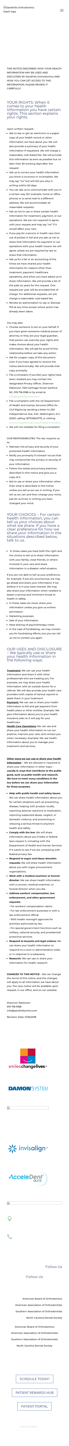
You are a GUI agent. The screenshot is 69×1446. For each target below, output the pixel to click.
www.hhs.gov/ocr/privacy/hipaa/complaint (34, 422)
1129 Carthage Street (27, 1222)
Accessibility (43, 1430)
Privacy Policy (26, 1430)
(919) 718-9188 (23, 1235)
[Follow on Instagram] (38, 1288)
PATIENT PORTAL (34, 1406)
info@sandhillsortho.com (24, 396)
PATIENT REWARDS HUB (35, 1392)
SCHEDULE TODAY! (35, 1379)
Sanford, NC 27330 (26, 1226)
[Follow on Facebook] (31, 1288)
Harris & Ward (28, 1426)
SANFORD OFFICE (30, 1218)
